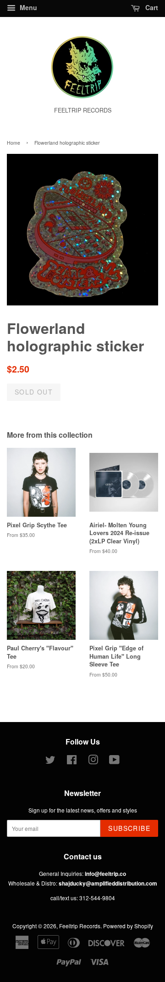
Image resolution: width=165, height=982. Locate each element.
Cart (150, 7)
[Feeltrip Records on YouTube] (114, 761)
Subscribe (129, 828)
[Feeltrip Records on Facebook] (71, 761)
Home (13, 142)
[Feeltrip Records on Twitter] (50, 761)
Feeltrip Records (79, 926)
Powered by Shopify (128, 926)
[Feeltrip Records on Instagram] (93, 761)
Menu (27, 7)
